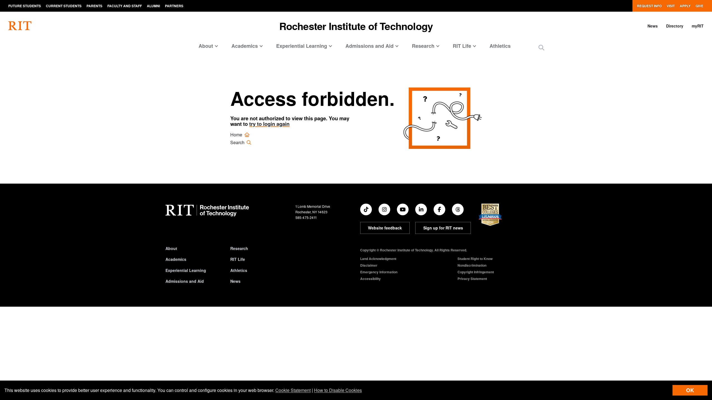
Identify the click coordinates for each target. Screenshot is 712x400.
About (171, 248)
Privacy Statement (472, 278)
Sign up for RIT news (443, 228)
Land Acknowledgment (378, 258)
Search (238, 142)
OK (690, 390)
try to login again (269, 124)
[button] (541, 48)
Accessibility (370, 278)
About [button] (206, 45)
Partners (174, 5)
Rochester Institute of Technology (356, 26)
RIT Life (237, 259)
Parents (94, 5)
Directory (674, 26)
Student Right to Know (475, 258)
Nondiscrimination (472, 265)
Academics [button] (244, 45)
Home (236, 134)
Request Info (649, 5)
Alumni (153, 5)
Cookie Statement (293, 390)
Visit (671, 5)
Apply (685, 5)
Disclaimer (368, 265)
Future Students (24, 5)
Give (699, 5)
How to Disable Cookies (338, 390)
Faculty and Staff (124, 5)
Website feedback (385, 228)
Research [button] (423, 45)
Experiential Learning (185, 270)
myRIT (698, 26)
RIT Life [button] (462, 45)
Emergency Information (378, 271)
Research (239, 248)
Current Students (63, 5)
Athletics (500, 45)
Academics (175, 259)
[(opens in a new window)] (366, 209)
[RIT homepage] (19, 26)
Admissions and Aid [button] (369, 45)
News (652, 26)
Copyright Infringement (476, 271)
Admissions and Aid (184, 281)
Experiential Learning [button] (301, 45)
